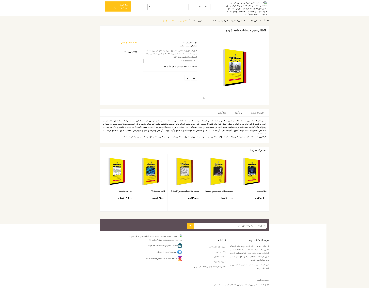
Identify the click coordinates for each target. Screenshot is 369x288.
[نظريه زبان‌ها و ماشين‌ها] (149, 172)
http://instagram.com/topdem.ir (161, 258)
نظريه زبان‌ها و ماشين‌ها (156, 191)
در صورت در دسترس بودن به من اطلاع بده (180, 66)
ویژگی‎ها (238, 113)
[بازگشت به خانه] (268, 21)
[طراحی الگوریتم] (251, 172)
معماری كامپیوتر (125, 191)
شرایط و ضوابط (220, 261)
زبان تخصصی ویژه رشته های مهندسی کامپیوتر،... (218, 192)
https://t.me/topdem (167, 252)
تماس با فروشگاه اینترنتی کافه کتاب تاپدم (210, 266)
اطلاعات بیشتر (257, 113)
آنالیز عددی (194, 191)
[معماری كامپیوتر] (116, 172)
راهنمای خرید (220, 252)
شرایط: (194, 46)
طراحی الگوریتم (260, 191)
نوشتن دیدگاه (188, 43)
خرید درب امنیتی (262, 280)
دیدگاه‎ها (222, 113)
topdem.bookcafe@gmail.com (162, 245)
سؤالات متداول (220, 256)
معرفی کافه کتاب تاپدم (217, 247)
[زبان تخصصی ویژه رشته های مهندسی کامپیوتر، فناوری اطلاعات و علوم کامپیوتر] (217, 172)
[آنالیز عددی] (183, 172)
